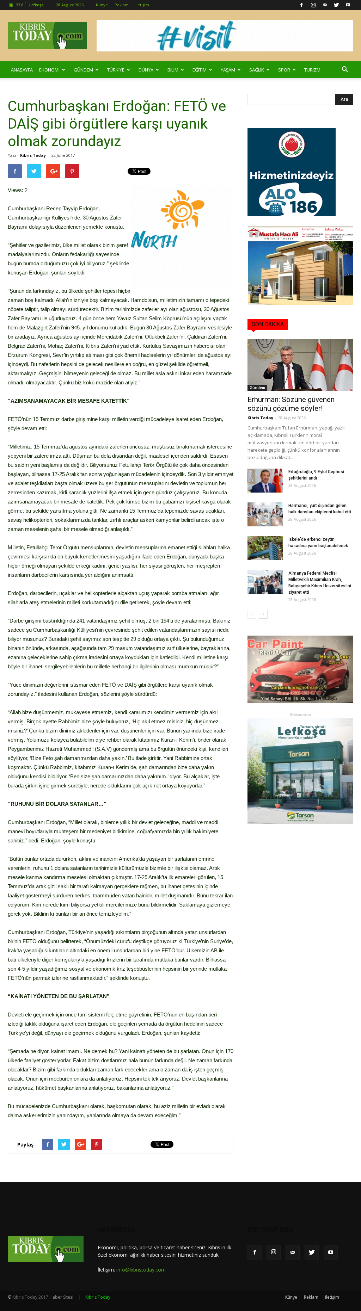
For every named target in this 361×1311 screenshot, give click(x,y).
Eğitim (199, 70)
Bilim (172, 70)
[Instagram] (313, 5)
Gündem (83, 70)
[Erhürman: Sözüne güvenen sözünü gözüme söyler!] (300, 365)
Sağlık (256, 70)
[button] (344, 69)
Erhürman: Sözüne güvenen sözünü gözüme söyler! (291, 404)
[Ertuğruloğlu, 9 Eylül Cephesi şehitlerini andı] (265, 481)
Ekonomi (49, 70)
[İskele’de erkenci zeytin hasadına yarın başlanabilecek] (265, 548)
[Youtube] (348, 5)
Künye (102, 4)
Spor (284, 70)
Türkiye (115, 70)
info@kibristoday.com (141, 1269)
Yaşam (228, 70)
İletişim (142, 4)
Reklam (122, 4)
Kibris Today (33, 155)
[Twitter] (336, 5)
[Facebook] (301, 5)
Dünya (146, 70)
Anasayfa (22, 70)
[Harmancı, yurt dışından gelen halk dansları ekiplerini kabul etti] (265, 514)
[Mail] (324, 5)
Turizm (312, 70)
